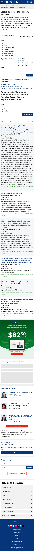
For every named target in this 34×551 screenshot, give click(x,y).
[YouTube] (11, 526)
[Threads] (18, 526)
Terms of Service (17, 541)
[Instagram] (16, 526)
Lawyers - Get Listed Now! (17, 473)
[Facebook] (13, 526)
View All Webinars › (17, 426)
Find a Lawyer (6, 460)
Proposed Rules (9, 51)
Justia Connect (17, 529)
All (4, 43)
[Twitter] (23, 526)
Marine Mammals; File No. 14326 (11, 193)
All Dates (22, 59)
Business (5, 495)
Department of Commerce (7, 7)
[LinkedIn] (9, 526)
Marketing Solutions (9, 516)
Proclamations (8, 55)
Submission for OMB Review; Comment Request (16, 282)
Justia (2, 6)
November (22, 7)
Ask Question (17, 453)
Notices (6, 49)
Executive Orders (9, 53)
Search (30, 75)
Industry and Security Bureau (10, 84)
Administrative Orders (10, 47)
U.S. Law (7, 6)
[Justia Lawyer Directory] (25, 526)
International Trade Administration (12, 86)
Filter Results (28, 114)
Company (17, 535)
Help (17, 538)
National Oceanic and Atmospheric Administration (16, 88)
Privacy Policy (17, 544)
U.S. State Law (7, 507)
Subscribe (28, 121)
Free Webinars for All (8, 388)
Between (22, 61)
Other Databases (8, 511)
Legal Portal (17, 532)
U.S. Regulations (15, 6)
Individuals (6, 491)
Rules (5, 45)
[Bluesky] (21, 526)
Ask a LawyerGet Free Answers (7, 444)
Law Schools (6, 499)
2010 (17, 7)
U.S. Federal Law (7, 503)
